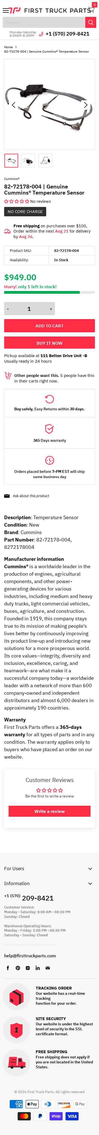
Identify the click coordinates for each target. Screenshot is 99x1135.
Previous (13, 105)
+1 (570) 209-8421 (67, 34)
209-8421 (29, 897)
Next (85, 105)
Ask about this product (31, 496)
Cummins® (12, 179)
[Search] (90, 22)
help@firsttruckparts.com (30, 955)
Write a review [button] (49, 811)
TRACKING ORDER (54, 988)
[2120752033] (49, 148)
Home (8, 47)
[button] (17, 201)
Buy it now (49, 343)
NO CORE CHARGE (25, 211)
